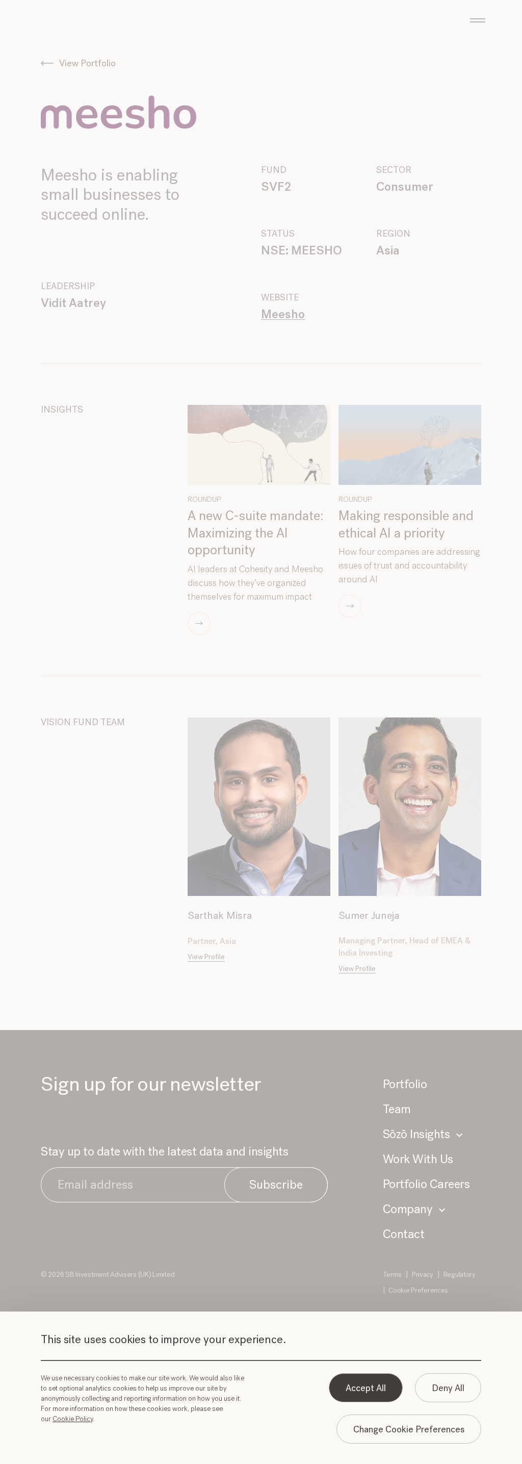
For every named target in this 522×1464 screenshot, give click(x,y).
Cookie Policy (73, 1419)
